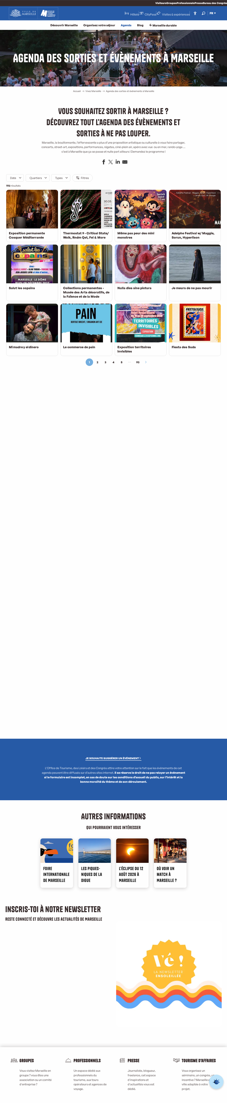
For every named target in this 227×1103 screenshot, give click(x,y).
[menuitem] (33, 13)
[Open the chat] (216, 1082)
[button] (203, 13)
